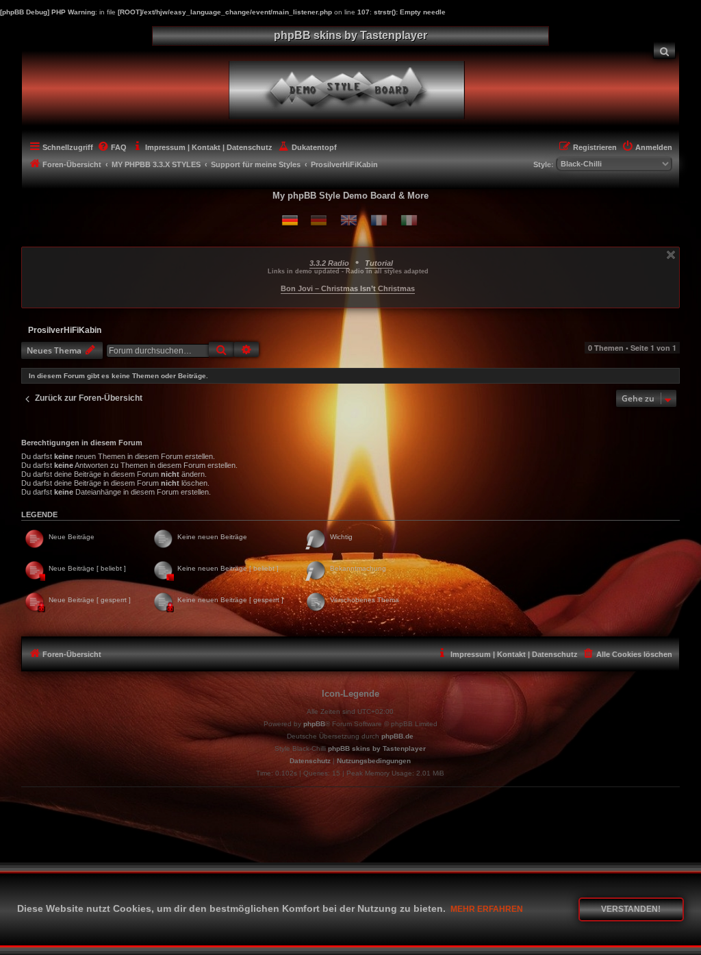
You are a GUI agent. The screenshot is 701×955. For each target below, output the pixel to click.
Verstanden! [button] (631, 909)
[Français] (379, 220)
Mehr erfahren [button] (486, 909)
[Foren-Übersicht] (358, 88)
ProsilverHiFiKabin (64, 330)
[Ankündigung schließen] (671, 255)
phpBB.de (397, 736)
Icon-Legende (350, 694)
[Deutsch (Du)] (290, 220)
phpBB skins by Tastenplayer (377, 748)
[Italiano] (409, 220)
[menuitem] (664, 50)
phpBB (314, 724)
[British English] (348, 220)
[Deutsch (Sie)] (318, 220)
